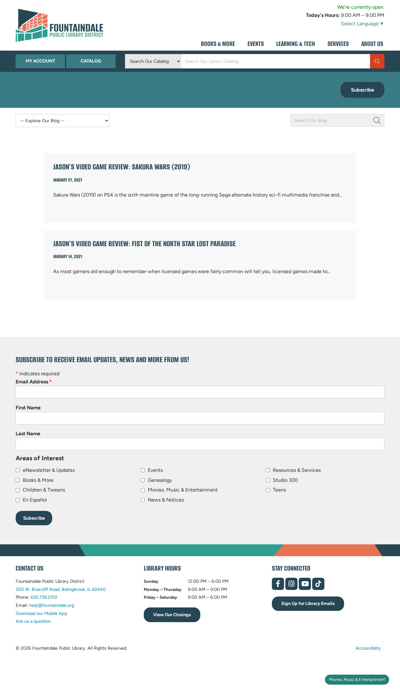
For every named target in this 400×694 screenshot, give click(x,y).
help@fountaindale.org (51, 605)
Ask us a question (33, 621)
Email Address (34, 382)
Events (155, 470)
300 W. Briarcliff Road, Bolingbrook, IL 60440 (61, 589)
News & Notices (166, 500)
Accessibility (368, 648)
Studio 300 (285, 480)
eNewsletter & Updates (49, 470)
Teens (279, 490)
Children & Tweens (44, 490)
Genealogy (160, 480)
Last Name (28, 434)
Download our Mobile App (42, 613)
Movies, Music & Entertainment (357, 679)
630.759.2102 (44, 597)
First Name (28, 408)
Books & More (38, 480)
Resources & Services (297, 470)
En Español (35, 500)
